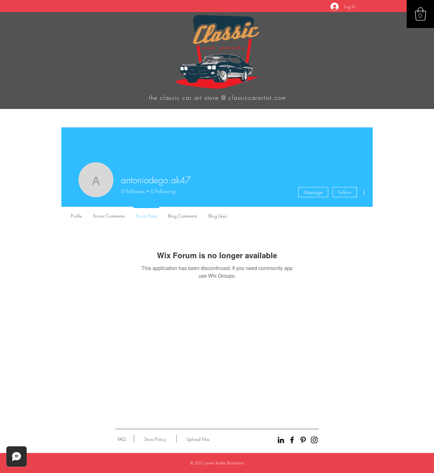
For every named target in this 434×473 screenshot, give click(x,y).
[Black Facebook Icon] (292, 440)
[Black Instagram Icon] (314, 440)
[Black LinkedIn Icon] (280, 440)
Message (313, 192)
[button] (420, 14)
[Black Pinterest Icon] (303, 440)
